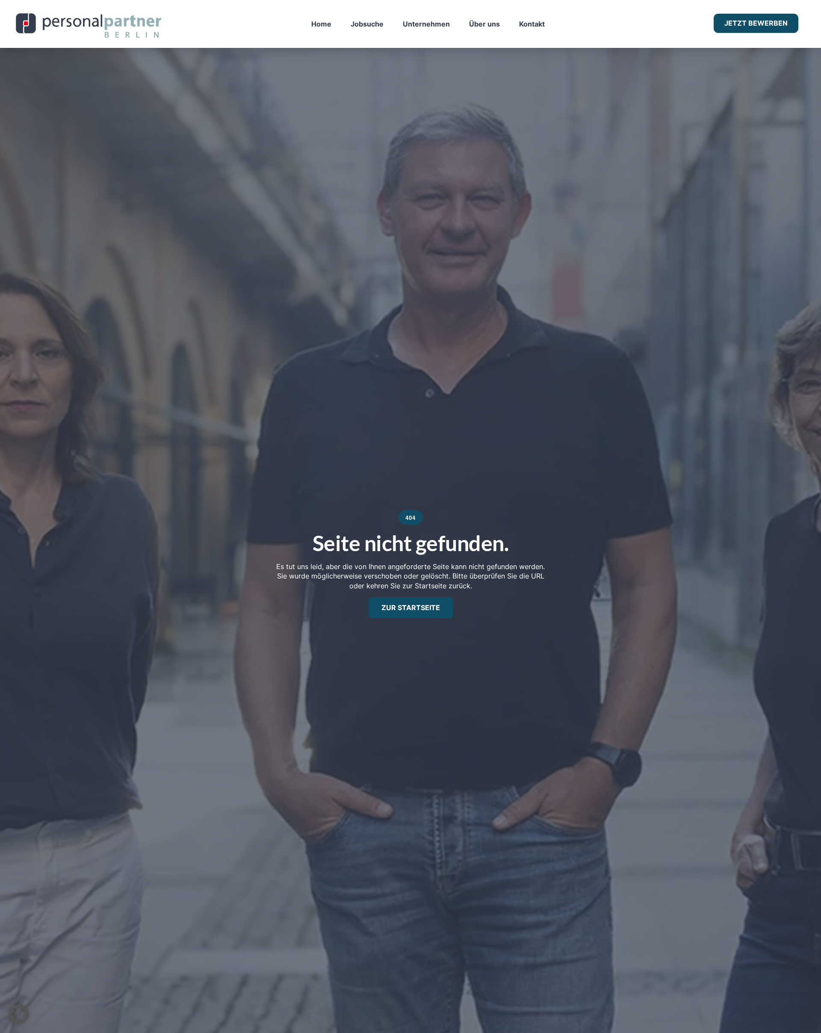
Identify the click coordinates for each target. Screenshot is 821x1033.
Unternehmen (426, 24)
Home (321, 24)
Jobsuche (367, 24)
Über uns (484, 24)
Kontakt (532, 24)
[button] (19, 1014)
